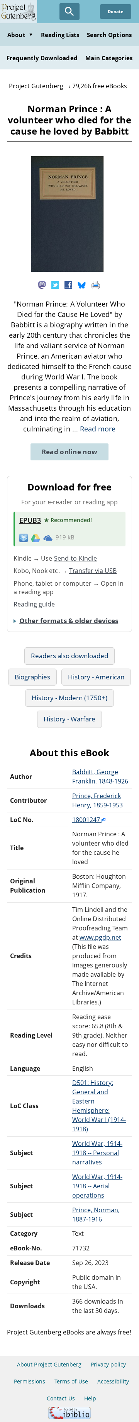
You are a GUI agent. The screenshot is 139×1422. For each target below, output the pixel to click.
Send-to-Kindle (75, 558)
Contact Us (61, 1398)
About (20, 35)
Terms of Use (71, 1381)
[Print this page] (96, 284)
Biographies (32, 676)
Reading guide (34, 604)
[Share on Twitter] (55, 284)
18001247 (87, 819)
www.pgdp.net (100, 937)
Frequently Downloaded (42, 58)
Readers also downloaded (69, 655)
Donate (116, 11)
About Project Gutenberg (49, 1364)
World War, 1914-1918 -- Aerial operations (97, 1186)
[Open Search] (69, 11)
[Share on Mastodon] (42, 284)
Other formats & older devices (68, 620)
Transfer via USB (93, 570)
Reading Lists (60, 35)
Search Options (109, 35)
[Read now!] (67, 270)
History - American (96, 676)
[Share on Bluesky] (82, 284)
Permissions (29, 1381)
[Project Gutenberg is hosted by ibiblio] (69, 1417)
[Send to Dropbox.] (23, 538)
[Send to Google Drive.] (35, 537)
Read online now (70, 451)
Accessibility (113, 1381)
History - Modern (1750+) (70, 697)
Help (90, 1398)
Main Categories (109, 58)
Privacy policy (108, 1364)
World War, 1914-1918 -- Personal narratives (97, 1152)
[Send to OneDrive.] (48, 537)
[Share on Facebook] (68, 284)
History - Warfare (70, 718)
